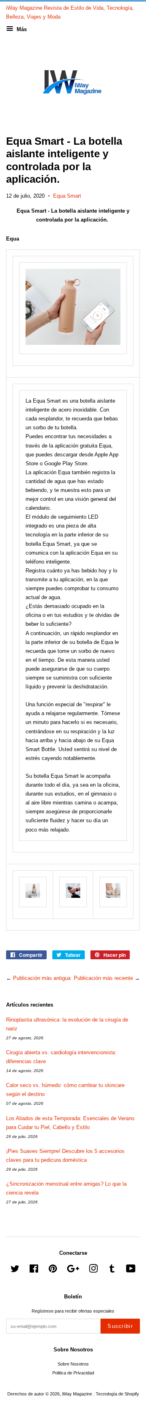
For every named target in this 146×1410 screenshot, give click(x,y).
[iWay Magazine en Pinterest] (52, 1270)
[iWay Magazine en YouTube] (130, 1270)
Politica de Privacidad (73, 1372)
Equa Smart (67, 196)
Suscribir (120, 1326)
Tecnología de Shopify (117, 1393)
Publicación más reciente (103, 978)
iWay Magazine (77, 1393)
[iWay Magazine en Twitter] (15, 1270)
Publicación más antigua (42, 978)
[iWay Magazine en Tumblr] (111, 1270)
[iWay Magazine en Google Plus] (73, 1270)
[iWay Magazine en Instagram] (93, 1270)
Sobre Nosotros (73, 1363)
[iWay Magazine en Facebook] (34, 1270)
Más (21, 29)
